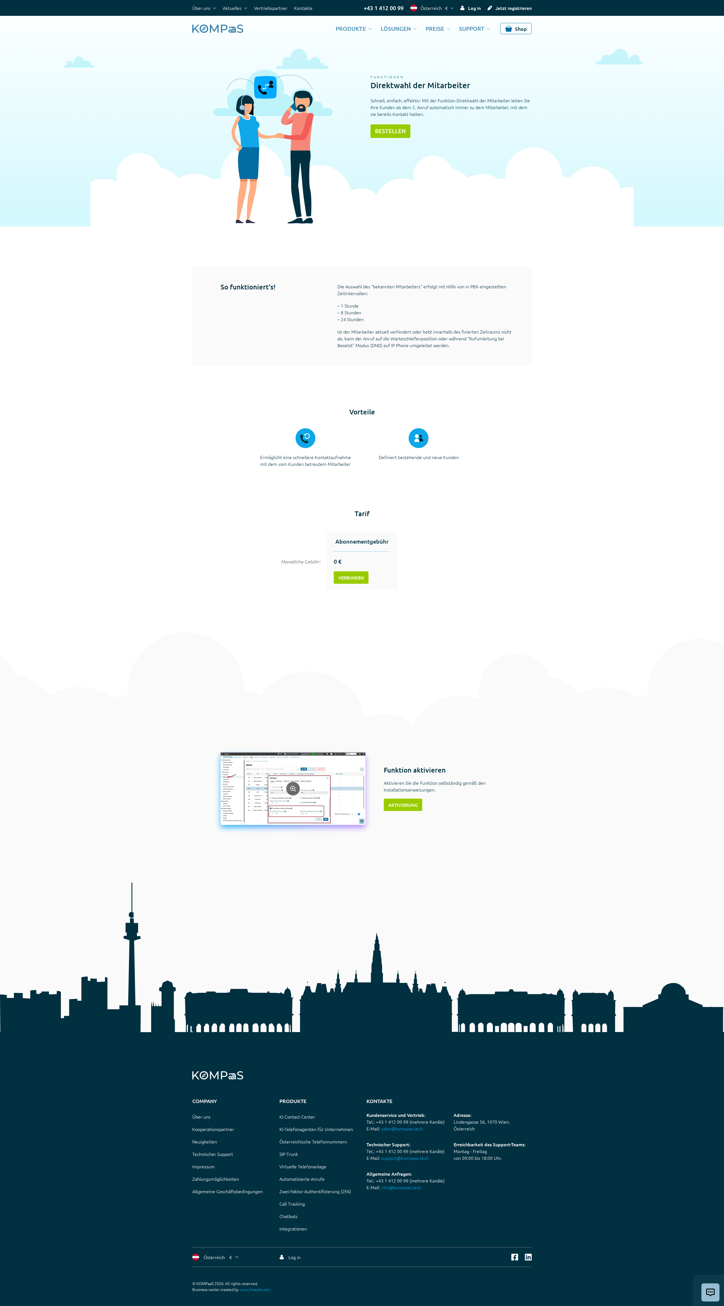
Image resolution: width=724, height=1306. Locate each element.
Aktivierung (403, 805)
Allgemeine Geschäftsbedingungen (227, 1191)
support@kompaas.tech (405, 1158)
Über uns (201, 8)
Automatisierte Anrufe (302, 1179)
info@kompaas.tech (401, 1187)
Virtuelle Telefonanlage (302, 1166)
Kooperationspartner (213, 1129)
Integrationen (293, 1228)
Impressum (203, 1166)
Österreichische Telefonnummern (313, 1141)
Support (471, 28)
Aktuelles (232, 8)
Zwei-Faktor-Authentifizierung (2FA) (315, 1191)
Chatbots (288, 1216)
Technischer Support (212, 1154)
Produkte (351, 28)
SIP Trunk (288, 1154)
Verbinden (351, 577)
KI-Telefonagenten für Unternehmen (316, 1129)
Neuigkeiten (204, 1141)
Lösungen (396, 28)
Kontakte (303, 8)
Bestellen (390, 131)
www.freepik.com (255, 1289)
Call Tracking (292, 1204)
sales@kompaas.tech (402, 1128)
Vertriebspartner (270, 8)
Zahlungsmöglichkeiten (215, 1179)
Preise (435, 28)
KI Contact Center (297, 1116)
